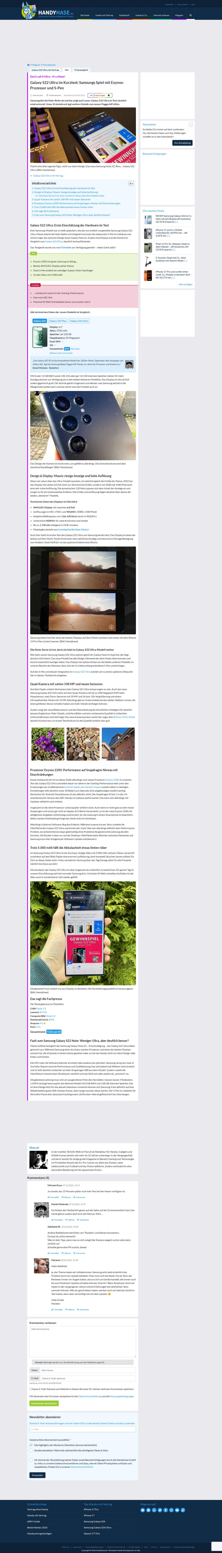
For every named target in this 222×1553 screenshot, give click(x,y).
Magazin (179, 15)
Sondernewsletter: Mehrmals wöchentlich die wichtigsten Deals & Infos (71, 1450)
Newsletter (169, 4)
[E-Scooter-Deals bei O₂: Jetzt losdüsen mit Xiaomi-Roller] (148, 261)
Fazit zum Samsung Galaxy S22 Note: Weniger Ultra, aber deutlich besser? (72, 214)
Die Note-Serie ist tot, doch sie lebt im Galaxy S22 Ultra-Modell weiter (72, 195)
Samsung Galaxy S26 (94, 1521)
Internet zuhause (161, 15)
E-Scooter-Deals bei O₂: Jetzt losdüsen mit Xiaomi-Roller (171, 259)
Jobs (193, 4)
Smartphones (49, 64)
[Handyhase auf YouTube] (177, 1510)
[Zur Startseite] (28, 64)
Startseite (84, 15)
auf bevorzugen (97, 95)
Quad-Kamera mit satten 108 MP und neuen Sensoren (62, 199)
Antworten (80, 1197)
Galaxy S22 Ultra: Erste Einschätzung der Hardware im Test (64, 188)
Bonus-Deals (182, 4)
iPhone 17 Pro (91, 1509)
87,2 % (43, 1012)
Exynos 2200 (112, 779)
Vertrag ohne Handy (37, 1509)
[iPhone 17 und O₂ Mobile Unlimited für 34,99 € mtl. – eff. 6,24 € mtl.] (148, 233)
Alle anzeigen (186, 284)
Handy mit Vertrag (104, 15)
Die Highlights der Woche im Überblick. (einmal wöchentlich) (65, 1445)
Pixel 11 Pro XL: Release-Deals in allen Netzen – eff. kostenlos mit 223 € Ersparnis (173, 246)
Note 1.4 (50, 1015)
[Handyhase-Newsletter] (142, 1510)
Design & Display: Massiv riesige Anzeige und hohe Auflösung (66, 192)
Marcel (34, 1147)
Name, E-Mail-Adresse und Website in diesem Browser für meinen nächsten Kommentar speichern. (83, 1388)
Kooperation (165, 1547)
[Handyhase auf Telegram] (148, 1510)
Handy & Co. (141, 15)
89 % (51, 1019)
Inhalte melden (134, 1547)
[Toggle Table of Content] (129, 183)
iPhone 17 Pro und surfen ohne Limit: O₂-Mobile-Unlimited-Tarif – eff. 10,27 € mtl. (174, 274)
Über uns (65, 1547)
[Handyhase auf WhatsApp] (154, 1510)
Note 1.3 (41, 1008)
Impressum (77, 1547)
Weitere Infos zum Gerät (61, 353)
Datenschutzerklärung (89, 1396)
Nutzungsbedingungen (122, 1396)
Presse (153, 1547)
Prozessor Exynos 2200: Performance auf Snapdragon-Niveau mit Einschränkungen (77, 203)
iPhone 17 (89, 1515)
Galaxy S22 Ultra (81, 671)
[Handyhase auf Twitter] (160, 1510)
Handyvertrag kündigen (39, 1533)
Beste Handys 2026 (37, 1527)
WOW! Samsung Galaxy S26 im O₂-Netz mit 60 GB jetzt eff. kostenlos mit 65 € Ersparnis (174, 218)
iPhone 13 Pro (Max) (124, 717)
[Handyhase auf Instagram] (171, 1510)
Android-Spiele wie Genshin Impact (82, 786)
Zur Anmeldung (182, 142)
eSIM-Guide (33, 1521)
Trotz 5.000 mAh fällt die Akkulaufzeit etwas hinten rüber (63, 207)
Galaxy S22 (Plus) (54, 241)
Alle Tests (75, 348)
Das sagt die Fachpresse (46, 210)
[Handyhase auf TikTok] (183, 1510)
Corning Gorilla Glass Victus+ (73, 529)
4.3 (42, 1023)
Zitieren (67, 1197)
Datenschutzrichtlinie (82, 1466)
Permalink (54, 1197)
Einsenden (37, 1475)
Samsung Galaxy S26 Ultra (97, 1527)
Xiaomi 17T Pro (92, 1533)
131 (38, 1026)
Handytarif (124, 15)
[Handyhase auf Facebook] (165, 1510)
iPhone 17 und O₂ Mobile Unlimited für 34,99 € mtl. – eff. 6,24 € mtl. (171, 232)
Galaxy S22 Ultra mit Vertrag (48, 175)
